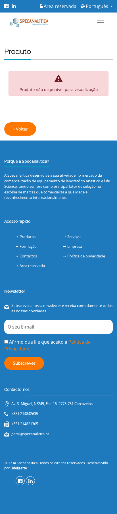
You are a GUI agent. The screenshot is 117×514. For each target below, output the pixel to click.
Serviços (74, 236)
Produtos (27, 236)
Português (97, 6)
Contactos (28, 256)
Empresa (74, 246)
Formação (28, 246)
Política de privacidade (86, 256)
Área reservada (59, 6)
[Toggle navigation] (100, 20)
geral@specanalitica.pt (30, 433)
